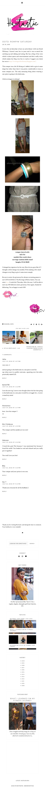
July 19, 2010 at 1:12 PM (11, 386)
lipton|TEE (6, 385)
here (7, 282)
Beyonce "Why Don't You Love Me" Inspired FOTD (21, 619)
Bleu (3, 466)
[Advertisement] (22, 757)
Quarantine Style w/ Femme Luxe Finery (22, 646)
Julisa (4, 359)
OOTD (12, 324)
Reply (4, 378)
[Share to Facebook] (33, 324)
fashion (7, 324)
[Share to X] (31, 324)
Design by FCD (29, 786)
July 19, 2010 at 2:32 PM (11, 442)
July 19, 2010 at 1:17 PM (11, 407)
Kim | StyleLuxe (7, 424)
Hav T (4, 482)
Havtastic (19, 786)
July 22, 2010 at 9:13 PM (11, 484)
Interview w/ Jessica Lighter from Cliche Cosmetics (34, 348)
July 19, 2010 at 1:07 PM (11, 361)
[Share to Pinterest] (36, 324)
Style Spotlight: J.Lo (11, 348)
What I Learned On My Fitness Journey (21, 630)
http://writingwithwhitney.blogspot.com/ (22, 61)
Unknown (5, 440)
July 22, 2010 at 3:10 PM (11, 467)
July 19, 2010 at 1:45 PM (11, 426)
